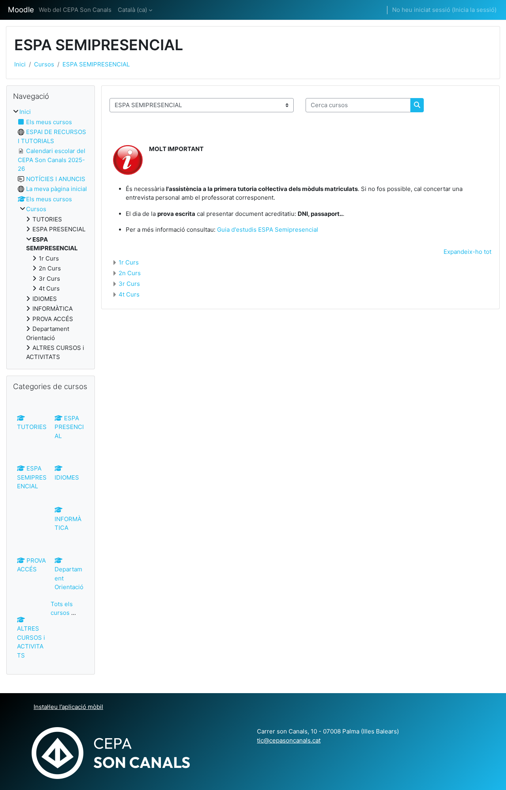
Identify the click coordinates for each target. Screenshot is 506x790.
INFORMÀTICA (68, 523)
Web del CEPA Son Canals (75, 9)
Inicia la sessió (474, 9)
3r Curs (129, 283)
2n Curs (130, 273)
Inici (20, 64)
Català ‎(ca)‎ (132, 9)
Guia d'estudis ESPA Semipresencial (267, 229)
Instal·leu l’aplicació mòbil (68, 707)
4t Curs (129, 294)
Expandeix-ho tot (467, 251)
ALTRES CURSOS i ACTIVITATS (31, 642)
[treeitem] (50, 234)
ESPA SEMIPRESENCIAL (96, 64)
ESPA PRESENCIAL (69, 427)
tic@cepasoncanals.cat (289, 740)
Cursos (44, 64)
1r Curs (129, 262)
